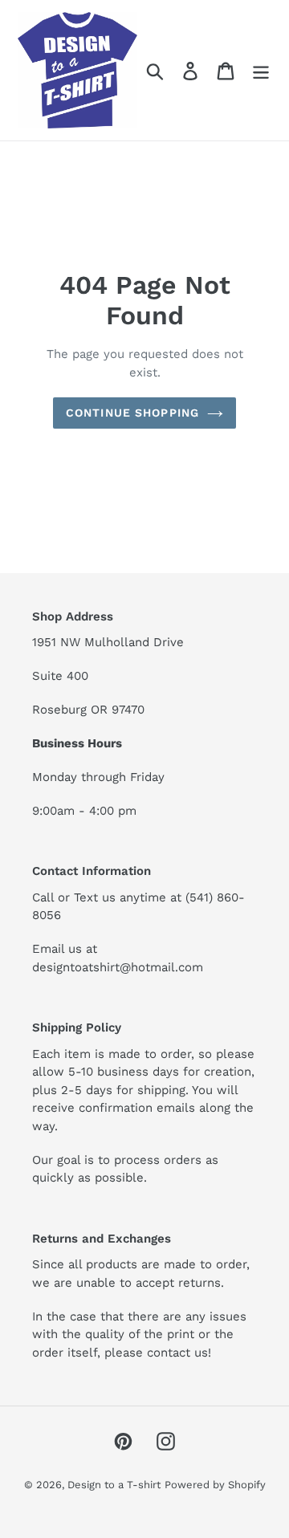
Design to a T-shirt (114, 1485)
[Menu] (261, 70)
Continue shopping (132, 412)
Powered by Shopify (215, 1485)
